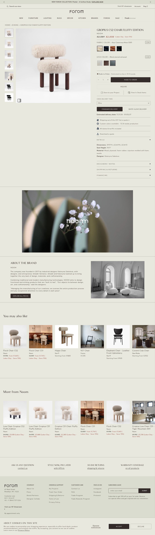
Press (29, 492)
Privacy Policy (24, 530)
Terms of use (54, 499)
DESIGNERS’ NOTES (106, 164)
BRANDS (94, 18)
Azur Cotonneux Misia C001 (99, 48)
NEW (21, 18)
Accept (119, 526)
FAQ (73, 492)
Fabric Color (114, 42)
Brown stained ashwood (106, 63)
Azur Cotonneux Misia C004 (119, 48)
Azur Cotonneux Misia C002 (106, 48)
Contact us (75, 488)
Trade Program (77, 495)
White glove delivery (138, 109)
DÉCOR (70, 18)
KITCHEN (82, 18)
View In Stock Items (138, 92)
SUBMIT (144, 491)
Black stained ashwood (112, 63)
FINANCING (102, 175)
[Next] (150, 2)
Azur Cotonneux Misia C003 (112, 48)
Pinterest (97, 495)
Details (101, 140)
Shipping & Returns (56, 495)
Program (130, 18)
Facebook (97, 492)
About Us (30, 488)
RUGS (59, 18)
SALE (117, 18)
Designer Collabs (33, 499)
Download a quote (107, 134)
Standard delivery (110, 109)
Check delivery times (105, 99)
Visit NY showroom (125, 6)
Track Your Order (55, 492)
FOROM (107, 18)
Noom (100, 34)
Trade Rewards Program (80, 499)
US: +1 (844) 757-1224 (13, 500)
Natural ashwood (99, 63)
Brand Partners (33, 495)
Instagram (98, 488)
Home (7, 25)
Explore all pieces (20, 296)
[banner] (77, 2)
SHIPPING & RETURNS (107, 169)
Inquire (123, 87)
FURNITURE (33, 18)
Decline (141, 526)
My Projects (53, 488)
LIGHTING (48, 18)
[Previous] (5, 2)
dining (15, 25)
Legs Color (112, 57)
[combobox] (17, 6)
